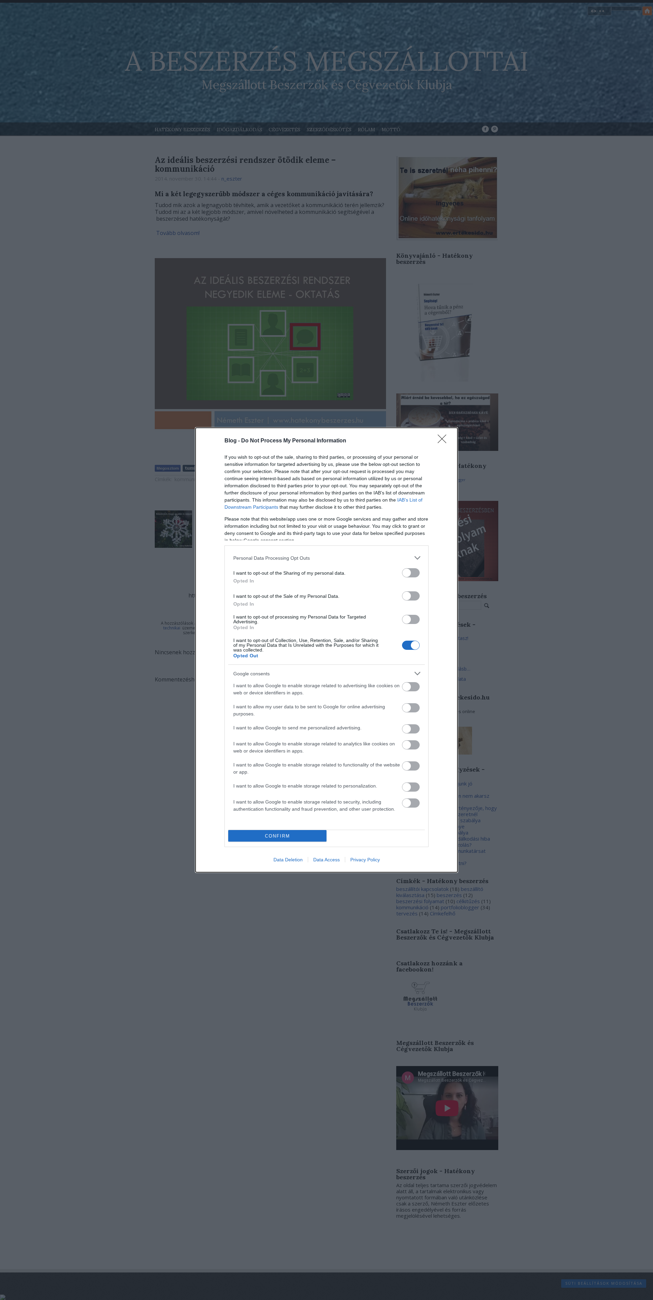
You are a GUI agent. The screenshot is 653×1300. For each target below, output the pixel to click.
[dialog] (326, 650)
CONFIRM (277, 836)
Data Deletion (288, 859)
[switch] (411, 572)
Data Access (326, 859)
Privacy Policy (365, 859)
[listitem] (326, 557)
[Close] (444, 441)
